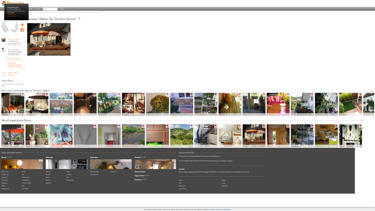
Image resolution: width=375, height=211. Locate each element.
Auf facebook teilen (22, 30)
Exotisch (48, 171)
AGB (180, 183)
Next (372, 91)
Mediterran (48, 183)
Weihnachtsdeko (94, 171)
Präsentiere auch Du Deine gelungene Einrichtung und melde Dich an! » (199, 156)
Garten (3, 186)
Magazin (30, 9)
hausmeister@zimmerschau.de (240, 172)
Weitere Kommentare (14, 59)
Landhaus (69, 174)
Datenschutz (182, 186)
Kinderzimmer (26, 177)
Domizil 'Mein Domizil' (72, 12)
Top (142, 157)
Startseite (29, 12)
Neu (145, 157)
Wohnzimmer (5, 171)
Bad (23, 174)
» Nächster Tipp (11, 14)
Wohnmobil (25, 188)
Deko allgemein (94, 174)
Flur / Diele (4, 180)
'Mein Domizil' (11, 75)
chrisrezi (10, 39)
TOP (8, 157)
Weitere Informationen (217, 209)
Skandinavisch (70, 180)
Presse (223, 183)
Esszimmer (4, 177)
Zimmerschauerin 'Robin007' (57, 12)
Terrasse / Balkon (13, 72)
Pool (23, 186)
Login (62, 9)
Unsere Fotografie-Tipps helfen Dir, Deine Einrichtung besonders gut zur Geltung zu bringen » (206, 161)
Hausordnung (182, 189)
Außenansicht (5, 188)
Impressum (225, 186)
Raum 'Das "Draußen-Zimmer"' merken (22, 24)
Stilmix (47, 177)
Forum (38, 9)
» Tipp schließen (11, 16)
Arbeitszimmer (26, 180)
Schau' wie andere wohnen (41, 12)
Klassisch (48, 174)
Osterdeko (113, 171)
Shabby (48, 180)
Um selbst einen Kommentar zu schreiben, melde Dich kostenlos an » (15, 64)
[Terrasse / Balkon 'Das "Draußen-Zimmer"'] (49, 39)
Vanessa (10, 49)
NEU (10, 157)
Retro (68, 177)
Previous (370, 91)
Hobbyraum (4, 183)
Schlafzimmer (5, 174)
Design (68, 171)
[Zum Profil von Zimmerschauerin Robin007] (10, 25)
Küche (23, 171)
